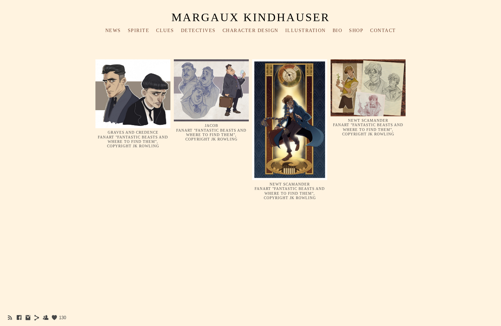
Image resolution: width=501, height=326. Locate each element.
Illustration (305, 30)
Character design (250, 30)
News (113, 30)
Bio (338, 30)
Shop (356, 30)
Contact (383, 30)
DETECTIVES (198, 30)
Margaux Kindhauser (250, 17)
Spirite (139, 30)
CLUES (165, 30)
